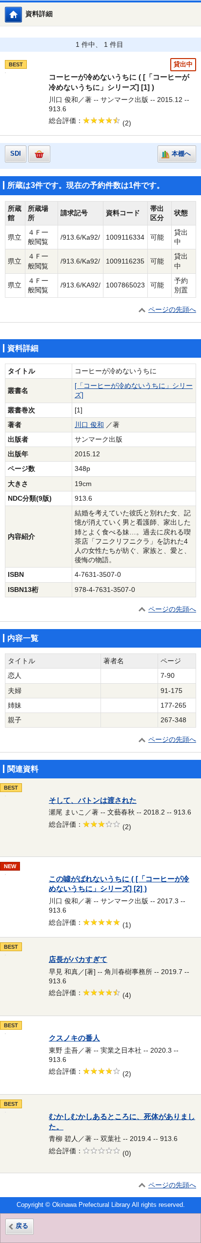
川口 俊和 (89, 424)
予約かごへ (39, 154)
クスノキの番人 (74, 1038)
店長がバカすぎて (78, 959)
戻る (22, 1226)
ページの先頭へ (172, 309)
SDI (15, 153)
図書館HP (21, 14)
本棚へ (181, 153)
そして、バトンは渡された (93, 800)
